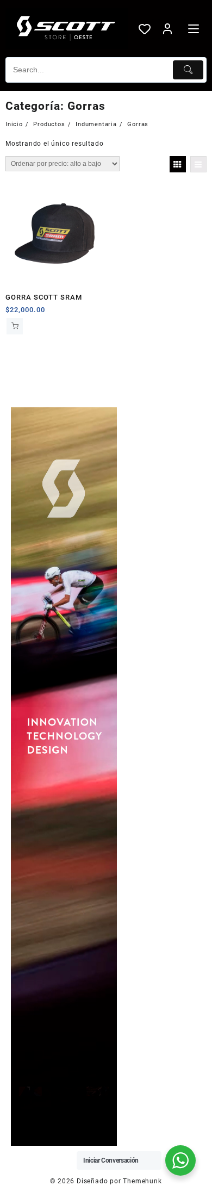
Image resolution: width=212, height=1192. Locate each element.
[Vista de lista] (198, 164)
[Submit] (188, 69)
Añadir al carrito (15, 326)
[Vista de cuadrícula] (178, 164)
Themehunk (142, 1181)
